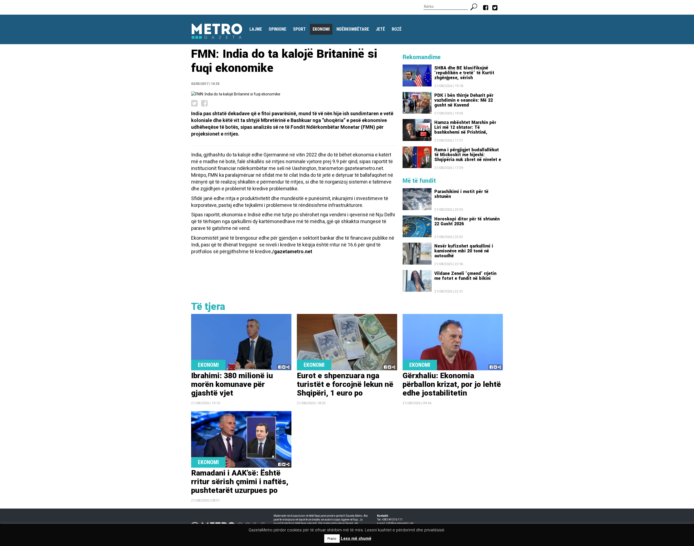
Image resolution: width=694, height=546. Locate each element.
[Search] (476, 6)
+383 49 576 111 (392, 519)
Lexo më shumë (356, 538)
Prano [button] (331, 539)
